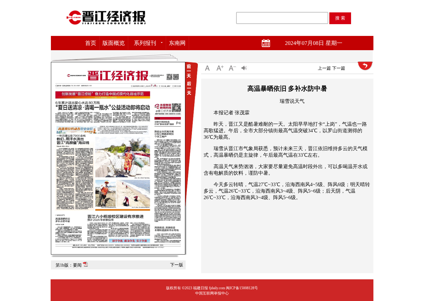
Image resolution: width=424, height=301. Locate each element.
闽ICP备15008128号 (242, 288)
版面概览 (113, 43)
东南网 (177, 43)
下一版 (176, 265)
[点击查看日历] (271, 43)
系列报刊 (145, 43)
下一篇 (338, 68)
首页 (90, 43)
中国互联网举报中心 (212, 293)
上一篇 (324, 68)
